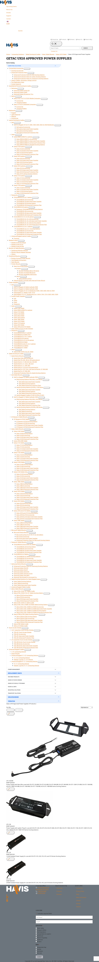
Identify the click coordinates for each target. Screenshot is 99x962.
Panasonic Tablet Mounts (18, 542)
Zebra (13, 96)
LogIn (8, 23)
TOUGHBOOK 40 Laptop (21, 207)
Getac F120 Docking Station (24, 455)
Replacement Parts (15, 673)
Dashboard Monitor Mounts (19, 250)
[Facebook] (6, 895)
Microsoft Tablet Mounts (18, 530)
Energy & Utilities (41, 930)
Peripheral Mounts (14, 256)
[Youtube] (7, 897)
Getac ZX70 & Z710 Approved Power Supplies (29, 517)
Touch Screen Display (15, 627)
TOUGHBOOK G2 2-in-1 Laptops (23, 226)
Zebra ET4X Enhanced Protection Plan (27, 601)
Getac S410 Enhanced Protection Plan (27, 164)
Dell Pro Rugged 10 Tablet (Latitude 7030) (26, 287)
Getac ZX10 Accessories (23, 505)
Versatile (11, 701)
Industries (55, 39)
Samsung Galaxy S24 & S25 (22, 90)
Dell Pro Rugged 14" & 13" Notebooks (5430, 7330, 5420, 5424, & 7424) (34, 291)
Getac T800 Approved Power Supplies (27, 487)
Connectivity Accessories (16, 68)
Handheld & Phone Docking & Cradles (20, 86)
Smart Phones (15, 653)
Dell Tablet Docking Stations (27, 383)
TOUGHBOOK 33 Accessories (24, 199)
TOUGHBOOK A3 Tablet (21, 342)
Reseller (39, 949)
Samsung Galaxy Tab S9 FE (21, 572)
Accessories (19, 101)
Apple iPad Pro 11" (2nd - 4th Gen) (24, 364)
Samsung (14, 88)
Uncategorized (13, 697)
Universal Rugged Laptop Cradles (21, 236)
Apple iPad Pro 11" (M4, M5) (22, 365)
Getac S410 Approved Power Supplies (27, 160)
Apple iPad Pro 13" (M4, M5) (22, 371)
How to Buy (88, 39)
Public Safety (40, 928)
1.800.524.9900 (42, 891)
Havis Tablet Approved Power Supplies (25, 585)
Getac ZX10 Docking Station (24, 503)
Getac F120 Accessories (23, 456)
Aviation (39, 941)
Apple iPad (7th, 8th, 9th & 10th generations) (27, 360)
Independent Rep (41, 947)
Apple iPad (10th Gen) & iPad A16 (23, 358)
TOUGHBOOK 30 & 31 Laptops (23, 333)
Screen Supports (16, 84)
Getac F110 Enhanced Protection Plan (27, 450)
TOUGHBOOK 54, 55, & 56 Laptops (24, 217)
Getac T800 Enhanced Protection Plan (27, 489)
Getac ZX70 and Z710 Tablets (22, 327)
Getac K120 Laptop (19, 146)
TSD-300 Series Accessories (22, 644)
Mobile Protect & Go (17, 244)
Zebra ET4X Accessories (23, 597)
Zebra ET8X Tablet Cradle (21, 624)
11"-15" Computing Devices (22, 658)
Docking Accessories (17, 70)
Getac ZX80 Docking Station (24, 523)
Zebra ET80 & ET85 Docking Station (26, 616)
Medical (13, 116)
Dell (12, 122)
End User (39, 953)
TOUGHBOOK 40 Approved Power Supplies (28, 213)
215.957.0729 (41, 893)
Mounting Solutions (14, 690)
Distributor (40, 951)
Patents (78, 907)
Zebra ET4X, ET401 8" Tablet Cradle (24, 603)
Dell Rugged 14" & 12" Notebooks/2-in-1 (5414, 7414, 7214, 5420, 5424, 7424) (36, 294)
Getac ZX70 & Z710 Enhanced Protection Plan (29, 518)
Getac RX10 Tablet (19, 315)
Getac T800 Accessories (23, 486)
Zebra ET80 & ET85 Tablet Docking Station (26, 614)
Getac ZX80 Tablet (19, 520)
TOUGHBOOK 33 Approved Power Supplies (28, 201)
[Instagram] (7, 900)
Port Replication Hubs (17, 82)
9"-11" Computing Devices (21, 664)
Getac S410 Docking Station (24, 162)
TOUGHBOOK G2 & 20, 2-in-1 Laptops (25, 344)
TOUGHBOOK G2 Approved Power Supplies (29, 232)
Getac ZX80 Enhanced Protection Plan (27, 528)
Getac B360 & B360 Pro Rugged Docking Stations (30, 144)
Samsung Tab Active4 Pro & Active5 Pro (25, 577)
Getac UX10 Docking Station (24, 493)
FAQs (77, 894)
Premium (16, 238)
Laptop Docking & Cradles (16, 120)
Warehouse (40, 936)
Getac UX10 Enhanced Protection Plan (27, 499)
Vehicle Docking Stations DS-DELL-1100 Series (29, 387)
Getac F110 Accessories (23, 447)
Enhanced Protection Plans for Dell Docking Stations (29, 75)
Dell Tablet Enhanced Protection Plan (29, 405)
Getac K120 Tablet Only (20, 472)
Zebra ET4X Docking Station (24, 595)
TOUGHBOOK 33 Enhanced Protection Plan (29, 205)
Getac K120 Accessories (23, 149)
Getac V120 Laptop (19, 185)
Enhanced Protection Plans (19, 72)
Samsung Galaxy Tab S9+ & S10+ (23, 573)
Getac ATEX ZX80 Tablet (20, 441)
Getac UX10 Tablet (61, 54)
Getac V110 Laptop (19, 175)
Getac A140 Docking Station (24, 433)
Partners (72, 39)
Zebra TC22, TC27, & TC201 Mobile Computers (27, 98)
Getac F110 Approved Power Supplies (27, 449)
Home (8, 54)
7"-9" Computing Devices (18, 652)
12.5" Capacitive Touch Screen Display (22, 630)
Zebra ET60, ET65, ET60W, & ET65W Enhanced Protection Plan (34, 612)
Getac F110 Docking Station (24, 445)
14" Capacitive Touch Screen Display (21, 640)
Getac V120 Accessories (23, 187)
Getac (13, 134)
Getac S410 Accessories (23, 158)
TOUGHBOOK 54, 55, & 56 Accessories (27, 219)
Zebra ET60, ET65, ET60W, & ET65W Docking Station (31, 610)
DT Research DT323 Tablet (21, 419)
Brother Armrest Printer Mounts (20, 258)
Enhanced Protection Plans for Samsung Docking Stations (31, 566)
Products (63, 39)
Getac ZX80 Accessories (23, 524)
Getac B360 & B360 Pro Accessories (26, 139)
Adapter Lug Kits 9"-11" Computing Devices (26, 665)
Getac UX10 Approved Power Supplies (27, 497)
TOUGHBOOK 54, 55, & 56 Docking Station (28, 223)
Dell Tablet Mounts (16, 375)
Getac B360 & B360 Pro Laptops (23, 137)
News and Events (81, 897)
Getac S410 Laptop (19, 156)
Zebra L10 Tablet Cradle (21, 626)
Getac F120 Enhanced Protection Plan (27, 460)
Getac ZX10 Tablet (19, 325)
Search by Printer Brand (21, 266)
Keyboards (12, 110)
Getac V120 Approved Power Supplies (27, 189)
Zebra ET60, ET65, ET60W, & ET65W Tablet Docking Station (31, 604)
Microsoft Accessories (22, 536)
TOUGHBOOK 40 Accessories (24, 211)
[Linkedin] (7, 899)
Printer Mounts (15, 264)
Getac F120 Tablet (19, 452)
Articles (8, 12)
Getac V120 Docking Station (24, 191)
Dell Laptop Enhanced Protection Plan (27, 132)
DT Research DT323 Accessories (25, 423)
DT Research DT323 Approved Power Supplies (29, 425)
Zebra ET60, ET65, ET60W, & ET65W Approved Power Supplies (34, 609)
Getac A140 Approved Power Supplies (27, 437)
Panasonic (14, 195)
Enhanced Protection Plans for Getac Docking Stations (30, 77)
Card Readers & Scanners (18, 260)
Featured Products (13, 676)
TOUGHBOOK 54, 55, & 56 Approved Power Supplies (31, 221)
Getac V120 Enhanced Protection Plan (27, 193)
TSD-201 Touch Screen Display (22, 632)
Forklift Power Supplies (18, 296)
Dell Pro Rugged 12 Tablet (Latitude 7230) (26, 289)
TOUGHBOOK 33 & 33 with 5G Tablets (25, 544)
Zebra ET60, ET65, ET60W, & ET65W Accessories (30, 607)
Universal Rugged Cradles (16, 649)
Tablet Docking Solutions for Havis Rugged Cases (25, 579)
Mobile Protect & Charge (18, 242)
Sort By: (8, 707)
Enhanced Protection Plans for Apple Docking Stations (30, 373)
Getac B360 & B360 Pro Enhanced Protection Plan (30, 143)
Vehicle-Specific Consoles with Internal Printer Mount (29, 280)
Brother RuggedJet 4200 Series (28, 274)
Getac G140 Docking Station (24, 464)
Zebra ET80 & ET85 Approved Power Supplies (29, 620)
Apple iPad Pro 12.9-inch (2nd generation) (26, 367)
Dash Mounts (15, 262)
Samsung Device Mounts (18, 564)
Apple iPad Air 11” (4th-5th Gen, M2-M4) (25, 362)
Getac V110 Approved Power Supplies (27, 180)
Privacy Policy (80, 891)
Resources (9, 9)
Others (13, 254)
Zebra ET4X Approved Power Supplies (27, 599)
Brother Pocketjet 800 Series (27, 272)
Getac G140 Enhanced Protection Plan (27, 470)
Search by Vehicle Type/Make (16, 683)
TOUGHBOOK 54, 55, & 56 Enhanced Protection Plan (31, 224)
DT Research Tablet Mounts (19, 417)
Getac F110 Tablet (19, 312)
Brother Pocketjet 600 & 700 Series (29, 271)
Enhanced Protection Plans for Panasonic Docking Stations (31, 78)
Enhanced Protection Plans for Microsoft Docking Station (33, 540)
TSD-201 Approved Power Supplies (24, 636)
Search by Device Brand (15, 680)
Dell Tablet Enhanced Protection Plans (30, 385)
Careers (8, 19)
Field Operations (41, 932)
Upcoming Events (11, 6)
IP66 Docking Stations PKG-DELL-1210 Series (29, 379)
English (10, 21)
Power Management (14, 669)
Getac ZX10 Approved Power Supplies (27, 507)
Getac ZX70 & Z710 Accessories (25, 515)
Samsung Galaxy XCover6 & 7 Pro (23, 94)
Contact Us (54, 51)
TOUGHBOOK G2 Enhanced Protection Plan (29, 234)
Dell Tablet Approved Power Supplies (29, 382)
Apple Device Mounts (17, 356)
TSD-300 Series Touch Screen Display (24, 642)
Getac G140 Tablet (19, 462)
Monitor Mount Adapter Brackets (21, 252)
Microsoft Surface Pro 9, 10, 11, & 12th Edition (29, 535)
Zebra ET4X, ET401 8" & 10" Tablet (23, 352)
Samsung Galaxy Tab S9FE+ (22, 575)
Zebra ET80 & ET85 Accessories (25, 618)
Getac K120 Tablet (19, 314)
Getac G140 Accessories (23, 466)
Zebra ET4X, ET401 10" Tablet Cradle (24, 591)
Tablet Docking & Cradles (33, 54)
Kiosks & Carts (12, 686)
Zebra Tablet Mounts (17, 589)
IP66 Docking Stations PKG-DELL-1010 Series (29, 399)
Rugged (13, 113)
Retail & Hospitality (42, 938)
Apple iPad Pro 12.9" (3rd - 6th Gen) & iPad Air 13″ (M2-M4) (31, 369)
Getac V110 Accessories (23, 178)
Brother (18, 268)
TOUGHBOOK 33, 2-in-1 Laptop (23, 336)
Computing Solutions (18, 54)
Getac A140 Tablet (19, 308)
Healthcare (40, 939)
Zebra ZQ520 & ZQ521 (25, 279)
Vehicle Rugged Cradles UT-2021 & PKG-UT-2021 (30, 395)
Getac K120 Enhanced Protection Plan (27, 154)
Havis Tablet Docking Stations (22, 581)
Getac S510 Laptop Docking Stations (27, 174)
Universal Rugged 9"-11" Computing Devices (24, 661)
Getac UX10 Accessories (23, 495)
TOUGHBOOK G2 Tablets (21, 346)
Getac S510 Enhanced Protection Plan (27, 172)
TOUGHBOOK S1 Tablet (20, 347)
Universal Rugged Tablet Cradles (20, 587)
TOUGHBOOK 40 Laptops (21, 338)
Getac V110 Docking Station (24, 181)
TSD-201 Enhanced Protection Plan (24, 638)
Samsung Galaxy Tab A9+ (21, 568)
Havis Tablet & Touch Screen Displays (22, 328)
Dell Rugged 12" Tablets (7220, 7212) (24, 292)
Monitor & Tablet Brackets (16, 248)
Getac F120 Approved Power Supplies (27, 458)
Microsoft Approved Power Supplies (26, 538)
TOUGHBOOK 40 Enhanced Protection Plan (29, 215)
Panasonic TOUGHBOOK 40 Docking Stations (29, 209)
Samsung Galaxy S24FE (20, 92)
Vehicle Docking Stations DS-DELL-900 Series (29, 407)
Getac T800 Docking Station (24, 484)
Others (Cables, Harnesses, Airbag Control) (23, 80)
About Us (79, 39)
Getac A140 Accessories (23, 435)
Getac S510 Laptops (19, 166)
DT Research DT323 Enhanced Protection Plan (29, 427)
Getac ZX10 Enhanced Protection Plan (27, 509)
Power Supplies (13, 282)
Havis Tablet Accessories (21, 583)
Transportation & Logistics (44, 934)
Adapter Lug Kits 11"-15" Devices (23, 659)
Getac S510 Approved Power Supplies (27, 170)
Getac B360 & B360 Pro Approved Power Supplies (30, 141)
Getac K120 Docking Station (24, 152)
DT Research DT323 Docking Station (26, 421)
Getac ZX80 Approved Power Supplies (27, 526)
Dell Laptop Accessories (23, 127)
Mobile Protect (13, 240)
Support (8, 16)
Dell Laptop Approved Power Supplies (27, 129)
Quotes (20, 31)
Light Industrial (15, 114)
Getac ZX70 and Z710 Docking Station (27, 513)
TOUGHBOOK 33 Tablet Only (22, 334)
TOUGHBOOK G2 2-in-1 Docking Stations (28, 229)
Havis (15, 302)
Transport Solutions (14, 693)
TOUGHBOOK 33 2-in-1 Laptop (23, 197)
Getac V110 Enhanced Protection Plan (27, 183)
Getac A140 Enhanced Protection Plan (27, 439)
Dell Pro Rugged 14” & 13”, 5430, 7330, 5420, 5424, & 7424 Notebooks (34, 125)
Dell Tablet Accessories (25, 411)
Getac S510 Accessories (23, 168)
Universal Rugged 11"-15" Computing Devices (24, 655)
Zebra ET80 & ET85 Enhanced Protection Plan (29, 622)
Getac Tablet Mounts (48, 54)
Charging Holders (21, 102)
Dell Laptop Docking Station (24, 131)
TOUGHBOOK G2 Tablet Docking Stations (28, 556)
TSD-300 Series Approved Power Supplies (26, 646)
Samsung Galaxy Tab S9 (21, 570)
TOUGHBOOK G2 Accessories (24, 230)
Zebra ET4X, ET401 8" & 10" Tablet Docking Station (28, 593)
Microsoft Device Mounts (21, 532)
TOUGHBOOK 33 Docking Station (26, 203)
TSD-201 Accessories (20, 634)
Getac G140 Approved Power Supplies (27, 468)
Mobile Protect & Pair (17, 246)
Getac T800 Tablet (19, 319)
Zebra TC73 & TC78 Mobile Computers (25, 104)
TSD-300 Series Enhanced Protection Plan (26, 647)
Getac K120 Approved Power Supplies (27, 150)
